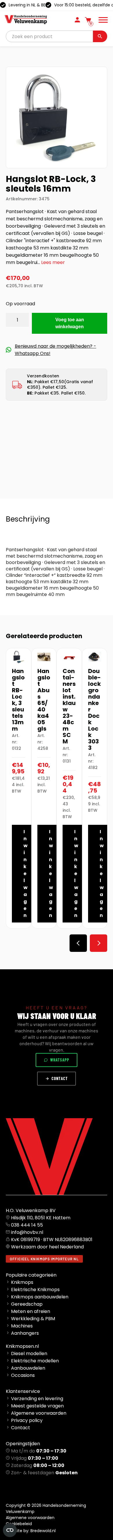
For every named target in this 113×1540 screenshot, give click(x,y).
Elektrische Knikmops (35, 1289)
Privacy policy (27, 1420)
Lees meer (53, 262)
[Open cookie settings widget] (10, 1530)
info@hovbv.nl (27, 1232)
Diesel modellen (29, 1353)
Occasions (23, 1375)
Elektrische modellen (35, 1360)
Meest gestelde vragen (37, 1405)
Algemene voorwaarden (38, 1413)
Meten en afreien (30, 1311)
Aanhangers (25, 1333)
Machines (22, 1326)
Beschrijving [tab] (28, 519)
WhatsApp (59, 1059)
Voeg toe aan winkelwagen (69, 323)
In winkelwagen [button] (25, 873)
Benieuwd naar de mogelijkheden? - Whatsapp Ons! (55, 350)
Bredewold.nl (43, 1531)
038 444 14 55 (27, 1225)
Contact (60, 1078)
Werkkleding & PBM (33, 1318)
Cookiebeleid (19, 1524)
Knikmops (22, 1282)
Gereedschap (27, 1304)
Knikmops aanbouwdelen (39, 1296)
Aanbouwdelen (28, 1368)
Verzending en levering (37, 1398)
